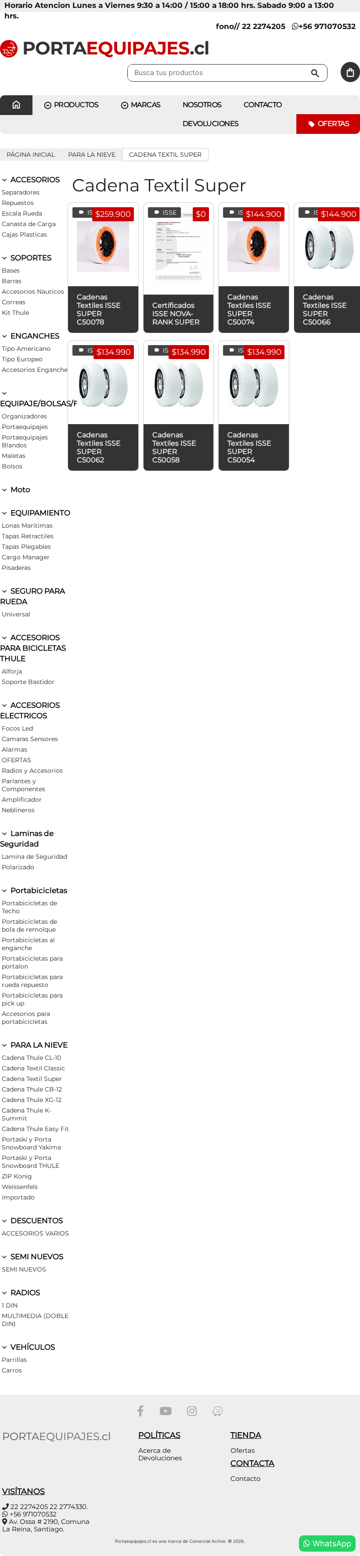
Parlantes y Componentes (23, 785)
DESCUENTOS (36, 1220)
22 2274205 (29, 1506)
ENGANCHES (34, 335)
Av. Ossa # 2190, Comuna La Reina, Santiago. (46, 1525)
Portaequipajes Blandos (25, 441)
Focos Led (17, 728)
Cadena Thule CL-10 (31, 1058)
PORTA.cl (113, 48)
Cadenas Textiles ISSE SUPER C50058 (174, 447)
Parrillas (14, 1360)
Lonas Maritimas (27, 525)
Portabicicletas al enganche (28, 944)
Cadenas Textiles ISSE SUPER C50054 (249, 447)
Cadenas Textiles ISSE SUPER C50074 (249, 309)
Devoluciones (211, 123)
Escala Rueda (22, 213)
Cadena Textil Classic (33, 1068)
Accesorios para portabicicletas (26, 1018)
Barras (12, 281)
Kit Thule (15, 313)
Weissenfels (20, 1187)
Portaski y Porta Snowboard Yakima (31, 1143)
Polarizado (18, 867)
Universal (16, 614)
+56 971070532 (327, 26)
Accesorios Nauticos (33, 291)
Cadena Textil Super (165, 154)
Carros (12, 1370)
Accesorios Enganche (35, 370)
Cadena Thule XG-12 (31, 1100)
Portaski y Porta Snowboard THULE (30, 1162)
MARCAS (145, 105)
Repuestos (18, 203)
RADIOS (24, 1292)
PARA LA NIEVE (91, 154)
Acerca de (154, 1450)
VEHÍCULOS (32, 1347)
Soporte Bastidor (28, 682)
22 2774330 (68, 1506)
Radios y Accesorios (32, 770)
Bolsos (12, 466)
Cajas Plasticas (24, 234)
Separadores (21, 192)
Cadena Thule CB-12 (32, 1089)
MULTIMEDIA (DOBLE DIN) (35, 1320)
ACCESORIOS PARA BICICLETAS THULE (33, 648)
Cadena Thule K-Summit (26, 1114)
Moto (19, 489)
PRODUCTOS (75, 105)
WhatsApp (330, 1543)
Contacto (245, 1478)
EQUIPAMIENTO (39, 512)
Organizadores (24, 416)
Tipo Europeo (22, 359)
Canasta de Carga (29, 224)
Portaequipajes (25, 427)
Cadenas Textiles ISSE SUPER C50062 (99, 447)
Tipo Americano (26, 349)
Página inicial (31, 154)
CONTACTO (263, 105)
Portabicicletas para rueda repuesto (32, 981)
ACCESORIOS (34, 179)
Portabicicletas (38, 890)
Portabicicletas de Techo (29, 907)
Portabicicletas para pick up (32, 999)
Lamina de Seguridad (34, 857)
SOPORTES (30, 257)
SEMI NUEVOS (36, 1256)
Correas (13, 302)
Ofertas (332, 123)
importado (18, 1197)
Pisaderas (16, 568)
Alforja (12, 671)
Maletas (13, 456)
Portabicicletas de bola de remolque (29, 925)
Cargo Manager (26, 557)
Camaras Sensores (30, 739)
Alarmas (14, 749)
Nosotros (202, 105)
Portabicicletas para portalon (32, 962)
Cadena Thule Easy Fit (35, 1129)
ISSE (93, 212)
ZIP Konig (17, 1176)
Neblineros (18, 810)
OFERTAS (16, 760)
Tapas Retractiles (28, 536)
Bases (11, 270)
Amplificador (22, 799)
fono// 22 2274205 (250, 26)
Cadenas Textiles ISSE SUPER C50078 (99, 309)
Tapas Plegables (26, 547)
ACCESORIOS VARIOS (35, 1233)
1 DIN (10, 1305)
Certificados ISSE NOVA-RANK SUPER (176, 313)
